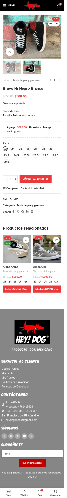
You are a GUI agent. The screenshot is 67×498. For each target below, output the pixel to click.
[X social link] (17, 211)
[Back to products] (54, 80)
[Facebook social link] (13, 211)
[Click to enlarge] (10, 52)
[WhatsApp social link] (31, 436)
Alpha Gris (40, 266)
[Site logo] (32, 5)
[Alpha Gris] (47, 249)
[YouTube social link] (24, 436)
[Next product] (59, 80)
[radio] (5, 148)
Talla (6, 143)
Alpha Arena (10, 266)
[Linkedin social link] (27, 211)
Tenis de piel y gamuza (26, 80)
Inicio (6, 80)
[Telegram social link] (32, 211)
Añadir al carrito (35, 179)
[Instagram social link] (17, 436)
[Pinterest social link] (22, 211)
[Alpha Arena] (17, 249)
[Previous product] (50, 80)
